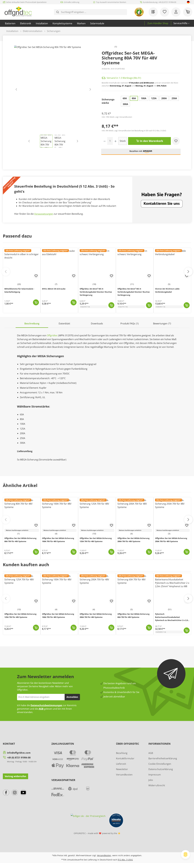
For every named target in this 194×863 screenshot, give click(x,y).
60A (125, 98)
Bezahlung (122, 753)
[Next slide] (188, 519)
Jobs (150, 780)
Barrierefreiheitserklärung (162, 758)
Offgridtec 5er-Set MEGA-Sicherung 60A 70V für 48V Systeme (133, 615)
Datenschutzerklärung (160, 769)
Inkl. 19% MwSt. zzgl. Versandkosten (117, 117)
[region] (53, 96)
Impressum (154, 774)
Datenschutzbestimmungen (46, 705)
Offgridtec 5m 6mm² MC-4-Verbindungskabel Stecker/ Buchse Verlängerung (133, 291)
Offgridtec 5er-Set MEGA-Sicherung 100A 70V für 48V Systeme (58, 540)
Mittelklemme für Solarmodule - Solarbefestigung (19, 290)
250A (174, 98)
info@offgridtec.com (19, 752)
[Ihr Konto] (176, 12)
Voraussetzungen (43, 213)
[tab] (32, 324)
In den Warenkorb (151, 141)
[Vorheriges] (16, 90)
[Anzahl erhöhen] (115, 141)
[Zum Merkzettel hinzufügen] (176, 141)
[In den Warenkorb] (36, 552)
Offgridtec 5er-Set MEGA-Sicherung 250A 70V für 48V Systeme (171, 540)
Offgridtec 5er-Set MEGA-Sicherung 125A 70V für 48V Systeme (96, 540)
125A (154, 98)
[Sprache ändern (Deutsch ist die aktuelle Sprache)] (188, 2)
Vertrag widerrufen (15, 776)
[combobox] (93, 12)
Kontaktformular (125, 758)
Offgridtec (52, 335)
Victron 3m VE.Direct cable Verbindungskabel (167, 290)
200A (164, 98)
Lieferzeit (121, 763)
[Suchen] (57, 12)
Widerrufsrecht (156, 785)
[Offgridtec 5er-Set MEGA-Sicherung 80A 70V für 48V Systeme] (53, 90)
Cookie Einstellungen (159, 763)
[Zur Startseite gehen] (18, 11)
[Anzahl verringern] (105, 141)
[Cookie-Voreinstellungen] (185, 854)
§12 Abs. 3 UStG (125, 859)
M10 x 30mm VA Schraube (53, 288)
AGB (41, 708)
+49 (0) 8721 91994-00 (19, 757)
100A (143, 98)
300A (125, 104)
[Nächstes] (90, 90)
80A (134, 98)
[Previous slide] (5, 519)
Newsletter (122, 769)
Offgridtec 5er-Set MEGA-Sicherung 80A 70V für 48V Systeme (20, 540)
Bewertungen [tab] (162, 323)
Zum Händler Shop (157, 23)
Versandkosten (124, 774)
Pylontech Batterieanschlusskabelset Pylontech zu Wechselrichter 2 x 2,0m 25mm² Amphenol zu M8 (172, 617)
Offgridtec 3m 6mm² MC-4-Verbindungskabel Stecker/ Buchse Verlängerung (96, 291)
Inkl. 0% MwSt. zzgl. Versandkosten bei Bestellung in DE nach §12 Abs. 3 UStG (134, 130)
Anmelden (72, 697)
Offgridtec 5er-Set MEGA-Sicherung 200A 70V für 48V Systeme (133, 540)
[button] (141, 153)
